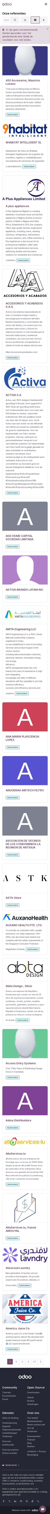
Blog (29, 1443)
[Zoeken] (15, 19)
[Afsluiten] (47, 29)
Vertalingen (32, 1404)
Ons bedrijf (32, 1418)
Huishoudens (12, 115)
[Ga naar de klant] (25, 60)
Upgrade (6, 1426)
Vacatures (32, 1431)
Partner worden (9, 1453)
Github (30, 1397)
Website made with (21, 1510)
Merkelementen (34, 1421)
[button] (46, 4)
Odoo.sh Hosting (10, 1418)
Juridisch (31, 1451)
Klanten (31, 1446)
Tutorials (6, 1392)
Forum (5, 1399)
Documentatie (9, 1396)
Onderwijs (7, 1436)
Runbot (30, 1401)
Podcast (31, 1439)
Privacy (42, 1451)
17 (34, 1361)
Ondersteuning (9, 1423)
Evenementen (34, 1436)
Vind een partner (10, 1450)
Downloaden (33, 1392)
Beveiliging (32, 1455)
